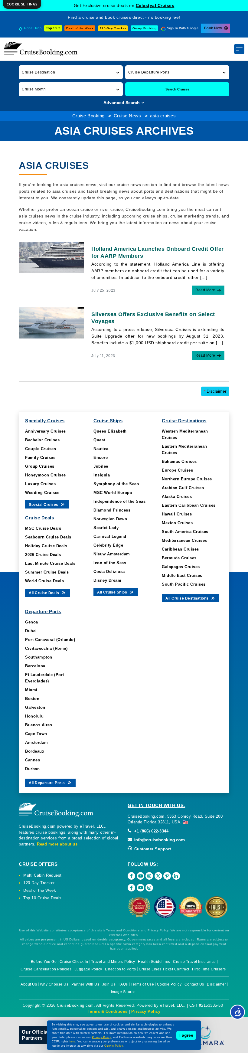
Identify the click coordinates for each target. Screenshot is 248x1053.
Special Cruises (44, 504)
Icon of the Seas (109, 563)
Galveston (35, 707)
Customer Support (152, 849)
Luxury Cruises (40, 484)
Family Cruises (40, 457)
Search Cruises (177, 89)
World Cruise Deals (44, 581)
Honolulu (34, 716)
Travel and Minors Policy (113, 962)
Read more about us (57, 844)
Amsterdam (36, 742)
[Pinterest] (167, 876)
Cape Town (36, 733)
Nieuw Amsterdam (111, 554)
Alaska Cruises (177, 496)
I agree (186, 1035)
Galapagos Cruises (181, 566)
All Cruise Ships (112, 592)
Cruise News (127, 115)
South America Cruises (185, 531)
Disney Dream (107, 580)
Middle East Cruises (182, 575)
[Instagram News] (149, 887)
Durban (32, 769)
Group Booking (144, 28)
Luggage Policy (88, 969)
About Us (29, 984)
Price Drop (32, 28)
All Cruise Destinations (187, 598)
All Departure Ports (47, 783)
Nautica (101, 448)
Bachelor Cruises (42, 440)
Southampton (38, 657)
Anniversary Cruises (45, 431)
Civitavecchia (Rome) (46, 648)
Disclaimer (215, 391)
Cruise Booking (88, 115)
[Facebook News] (131, 887)
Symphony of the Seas (116, 484)
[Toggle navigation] (239, 49)
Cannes (32, 760)
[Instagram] (149, 876)
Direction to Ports (120, 969)
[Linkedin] (176, 876)
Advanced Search (122, 102)
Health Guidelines (154, 962)
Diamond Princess (111, 510)
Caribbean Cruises (180, 549)
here (73, 1041)
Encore (100, 457)
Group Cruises (39, 466)
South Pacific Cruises (184, 584)
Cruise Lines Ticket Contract (164, 969)
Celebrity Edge (108, 545)
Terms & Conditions (108, 1011)
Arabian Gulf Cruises (183, 488)
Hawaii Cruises (177, 514)
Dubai (31, 631)
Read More (205, 290)
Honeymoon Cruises (45, 475)
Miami (31, 690)
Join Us (109, 984)
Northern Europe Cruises (187, 479)
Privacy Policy (145, 1011)
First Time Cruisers (209, 969)
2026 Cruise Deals (43, 554)
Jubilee (100, 466)
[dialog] (22, 4)
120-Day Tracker (113, 28)
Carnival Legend (109, 536)
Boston (32, 698)
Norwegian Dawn (110, 519)
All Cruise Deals (44, 593)
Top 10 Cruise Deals (42, 898)
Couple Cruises (40, 448)
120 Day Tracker (39, 883)
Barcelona (35, 666)
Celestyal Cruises (155, 5)
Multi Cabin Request (42, 875)
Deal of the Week (79, 28)
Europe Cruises (177, 470)
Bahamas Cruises (179, 461)
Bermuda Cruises (179, 558)
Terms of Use (142, 984)
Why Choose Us (54, 984)
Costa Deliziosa (109, 571)
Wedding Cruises (42, 492)
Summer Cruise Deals (47, 572)
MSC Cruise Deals (43, 528)
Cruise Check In (74, 962)
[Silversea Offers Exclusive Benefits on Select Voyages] (51, 322)
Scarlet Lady (106, 527)
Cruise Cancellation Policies (46, 969)
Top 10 (51, 28)
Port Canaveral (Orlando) (50, 639)
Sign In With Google (183, 28)
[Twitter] (158, 876)
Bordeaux (34, 751)
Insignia (101, 475)
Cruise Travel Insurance (194, 962)
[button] (71, 72)
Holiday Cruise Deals (46, 546)
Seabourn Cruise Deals (48, 537)
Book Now (213, 28)
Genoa (31, 622)
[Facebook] (131, 876)
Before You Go (44, 962)
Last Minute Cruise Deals (50, 563)
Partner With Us (85, 984)
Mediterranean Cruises (184, 540)
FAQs (123, 984)
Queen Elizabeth (110, 431)
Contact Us (194, 984)
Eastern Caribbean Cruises (189, 505)
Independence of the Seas (119, 501)
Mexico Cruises (177, 523)
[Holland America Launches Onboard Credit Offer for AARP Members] (51, 257)
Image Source (123, 992)
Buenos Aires (38, 725)
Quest (99, 440)
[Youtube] (140, 876)
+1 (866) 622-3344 (150, 831)
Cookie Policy (169, 984)
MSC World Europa (112, 492)
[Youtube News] (140, 887)
